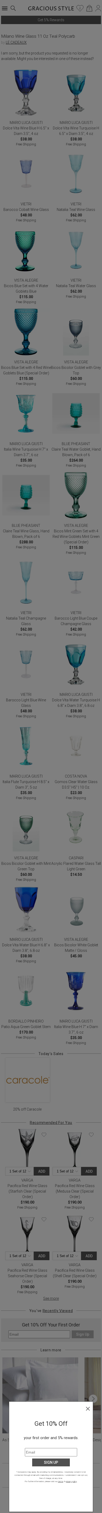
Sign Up (51, 1462)
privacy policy (71, 1481)
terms (60, 1481)
